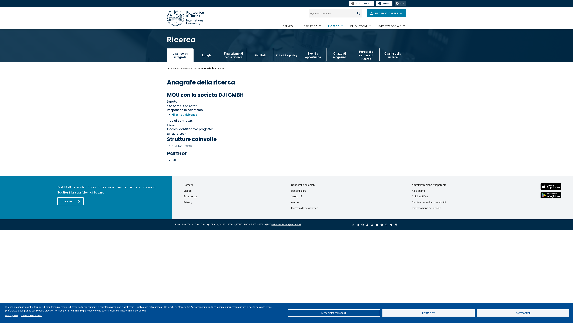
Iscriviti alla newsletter (304, 208)
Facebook (362, 225)
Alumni (295, 202)
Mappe (188, 190)
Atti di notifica (420, 196)
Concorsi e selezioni (303, 184)
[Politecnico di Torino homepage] (185, 18)
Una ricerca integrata (191, 68)
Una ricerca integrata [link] (180, 55)
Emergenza (190, 196)
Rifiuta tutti (428, 313)
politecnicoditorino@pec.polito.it (286, 224)
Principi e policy (286, 55)
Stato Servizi (363, 3)
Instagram (353, 225)
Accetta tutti (523, 313)
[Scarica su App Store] (550, 186)
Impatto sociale (389, 26)
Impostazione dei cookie (333, 313)
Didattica (310, 26)
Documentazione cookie (31, 315)
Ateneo (288, 26)
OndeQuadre (396, 225)
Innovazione (359, 26)
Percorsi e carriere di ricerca (366, 55)
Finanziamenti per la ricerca (233, 55)
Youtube (376, 225)
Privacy (188, 202)
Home (169, 68)
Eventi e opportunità (313, 55)
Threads (386, 225)
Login (386, 3)
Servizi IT (296, 196)
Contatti (188, 184)
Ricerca (333, 26)
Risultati (260, 55)
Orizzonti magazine (339, 55)
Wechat (391, 225)
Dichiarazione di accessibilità (429, 202)
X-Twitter (372, 225)
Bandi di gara (298, 190)
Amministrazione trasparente (429, 184)
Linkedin (357, 225)
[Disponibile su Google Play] (550, 195)
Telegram (381, 225)
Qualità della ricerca (392, 55)
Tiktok (367, 225)
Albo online (418, 190)
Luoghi (206, 55)
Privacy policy (11, 315)
